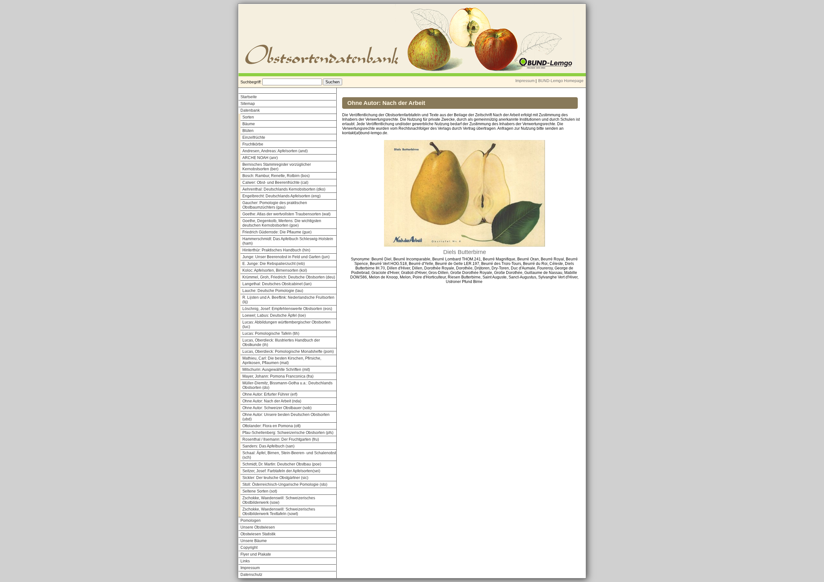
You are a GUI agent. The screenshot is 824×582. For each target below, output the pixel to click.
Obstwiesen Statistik (258, 534)
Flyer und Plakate (255, 554)
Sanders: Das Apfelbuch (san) (268, 446)
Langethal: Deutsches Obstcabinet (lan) (277, 284)
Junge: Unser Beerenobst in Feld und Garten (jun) (286, 257)
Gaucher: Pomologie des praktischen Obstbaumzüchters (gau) (274, 205)
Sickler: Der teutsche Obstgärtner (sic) (275, 477)
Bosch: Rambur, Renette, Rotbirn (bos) (276, 176)
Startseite (248, 97)
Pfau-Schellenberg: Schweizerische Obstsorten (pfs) (287, 432)
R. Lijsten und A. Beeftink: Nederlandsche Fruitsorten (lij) (288, 299)
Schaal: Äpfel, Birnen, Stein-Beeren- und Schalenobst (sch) (289, 455)
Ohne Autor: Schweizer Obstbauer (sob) (277, 408)
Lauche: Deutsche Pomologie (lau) (272, 290)
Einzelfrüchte (253, 137)
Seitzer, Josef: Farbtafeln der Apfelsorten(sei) (281, 471)
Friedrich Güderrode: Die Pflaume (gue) (277, 232)
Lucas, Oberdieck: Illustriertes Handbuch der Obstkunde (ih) (281, 342)
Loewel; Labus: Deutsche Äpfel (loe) (274, 315)
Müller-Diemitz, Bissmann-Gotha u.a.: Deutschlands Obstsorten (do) (287, 385)
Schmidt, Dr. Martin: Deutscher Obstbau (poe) (281, 464)
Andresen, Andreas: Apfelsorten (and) (275, 151)
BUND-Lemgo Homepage (561, 81)
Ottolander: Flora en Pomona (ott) (271, 426)
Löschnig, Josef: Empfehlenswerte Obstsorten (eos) (287, 308)
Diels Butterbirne (464, 252)
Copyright (249, 547)
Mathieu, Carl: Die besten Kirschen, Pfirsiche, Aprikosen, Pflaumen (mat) (281, 360)
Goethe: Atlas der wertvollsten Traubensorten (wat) (286, 214)
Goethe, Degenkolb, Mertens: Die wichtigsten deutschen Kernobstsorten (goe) (281, 223)
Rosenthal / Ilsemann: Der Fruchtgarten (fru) (280, 439)
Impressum (525, 81)
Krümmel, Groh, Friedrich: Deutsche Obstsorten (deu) (288, 277)
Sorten (248, 117)
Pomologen (250, 520)
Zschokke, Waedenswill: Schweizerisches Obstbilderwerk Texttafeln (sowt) (278, 511)
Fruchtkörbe (252, 144)
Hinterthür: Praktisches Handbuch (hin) (276, 250)
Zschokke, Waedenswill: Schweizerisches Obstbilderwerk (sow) (278, 500)
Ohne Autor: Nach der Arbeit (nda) (271, 401)
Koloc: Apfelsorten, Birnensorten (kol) (274, 270)
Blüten (248, 130)
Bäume (248, 124)
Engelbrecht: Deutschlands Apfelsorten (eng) (281, 196)
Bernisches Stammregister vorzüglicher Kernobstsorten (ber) (276, 166)
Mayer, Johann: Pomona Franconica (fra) (278, 376)
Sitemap (247, 103)
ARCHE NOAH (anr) (260, 157)
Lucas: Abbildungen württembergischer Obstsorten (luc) (286, 324)
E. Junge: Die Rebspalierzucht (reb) (273, 263)
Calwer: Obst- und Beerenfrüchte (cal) (275, 182)
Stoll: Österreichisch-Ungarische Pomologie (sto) (284, 484)
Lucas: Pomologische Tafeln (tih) (270, 333)
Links (245, 561)
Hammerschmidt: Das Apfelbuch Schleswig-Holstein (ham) (287, 241)
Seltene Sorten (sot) (259, 491)
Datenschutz (251, 574)
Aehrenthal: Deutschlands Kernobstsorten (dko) (283, 189)
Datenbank (250, 110)
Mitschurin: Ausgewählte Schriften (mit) (276, 369)
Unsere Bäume (253, 541)
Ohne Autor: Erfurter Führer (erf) (269, 394)
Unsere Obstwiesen (257, 527)
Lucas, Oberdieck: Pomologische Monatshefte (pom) (288, 351)
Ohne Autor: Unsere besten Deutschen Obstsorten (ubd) (286, 416)
